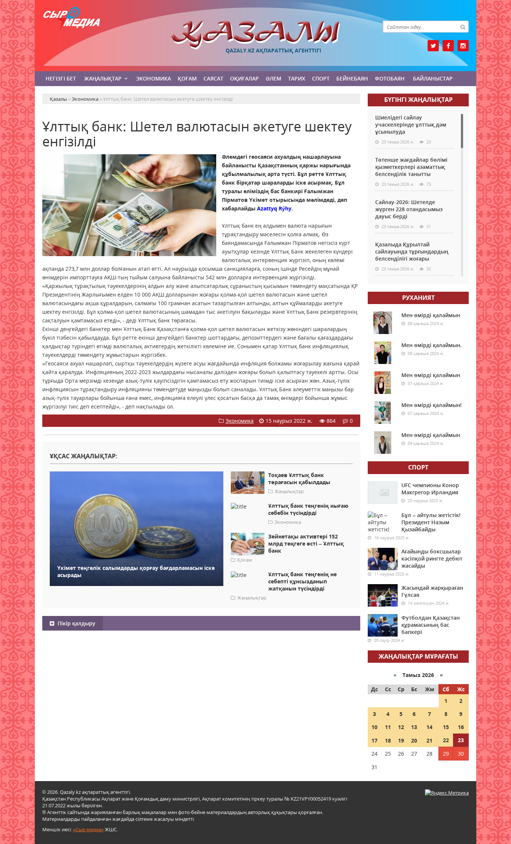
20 (414, 740)
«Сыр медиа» (88, 829)
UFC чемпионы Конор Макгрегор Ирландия (430, 489)
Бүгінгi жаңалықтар (418, 99)
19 (401, 740)
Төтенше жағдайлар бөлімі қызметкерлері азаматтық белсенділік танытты (411, 166)
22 (446, 740)
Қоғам (187, 78)
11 (388, 727)
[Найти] (462, 26)
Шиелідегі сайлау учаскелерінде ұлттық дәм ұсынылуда (410, 124)
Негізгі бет (61, 78)
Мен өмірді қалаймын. (431, 345)
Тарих (296, 78)
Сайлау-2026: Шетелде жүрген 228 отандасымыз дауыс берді (409, 209)
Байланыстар (433, 78)
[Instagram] (463, 45)
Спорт (321, 78)
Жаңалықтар (103, 78)
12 (401, 727)
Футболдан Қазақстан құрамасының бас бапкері (430, 624)
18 (388, 740)
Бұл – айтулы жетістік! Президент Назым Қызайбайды (430, 522)
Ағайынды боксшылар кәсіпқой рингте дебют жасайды (431, 558)
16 (461, 727)
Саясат (213, 78)
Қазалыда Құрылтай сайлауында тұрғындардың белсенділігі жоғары (412, 251)
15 (446, 727)
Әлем (273, 78)
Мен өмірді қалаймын (430, 315)
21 (429, 740)
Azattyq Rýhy (274, 208)
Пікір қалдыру (75, 623)
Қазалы (255, 35)
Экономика (153, 78)
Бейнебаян (352, 78)
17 (374, 740)
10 (374, 727)
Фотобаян (390, 78)
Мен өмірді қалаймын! (431, 405)
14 (429, 727)
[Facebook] (448, 45)
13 (414, 727)
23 (461, 740)
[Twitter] (433, 45)
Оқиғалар (244, 78)
